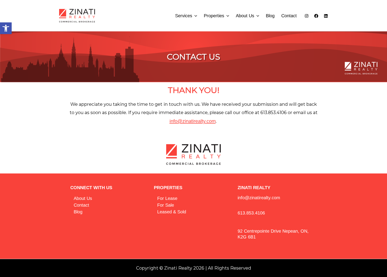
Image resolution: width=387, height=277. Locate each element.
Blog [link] (270, 15)
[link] (6, 28)
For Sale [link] (165, 205)
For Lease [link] (167, 198)
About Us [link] (245, 15)
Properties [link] (214, 15)
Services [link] (183, 15)
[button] (194, 15)
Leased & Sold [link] (171, 211)
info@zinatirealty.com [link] (193, 121)
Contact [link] (289, 15)
